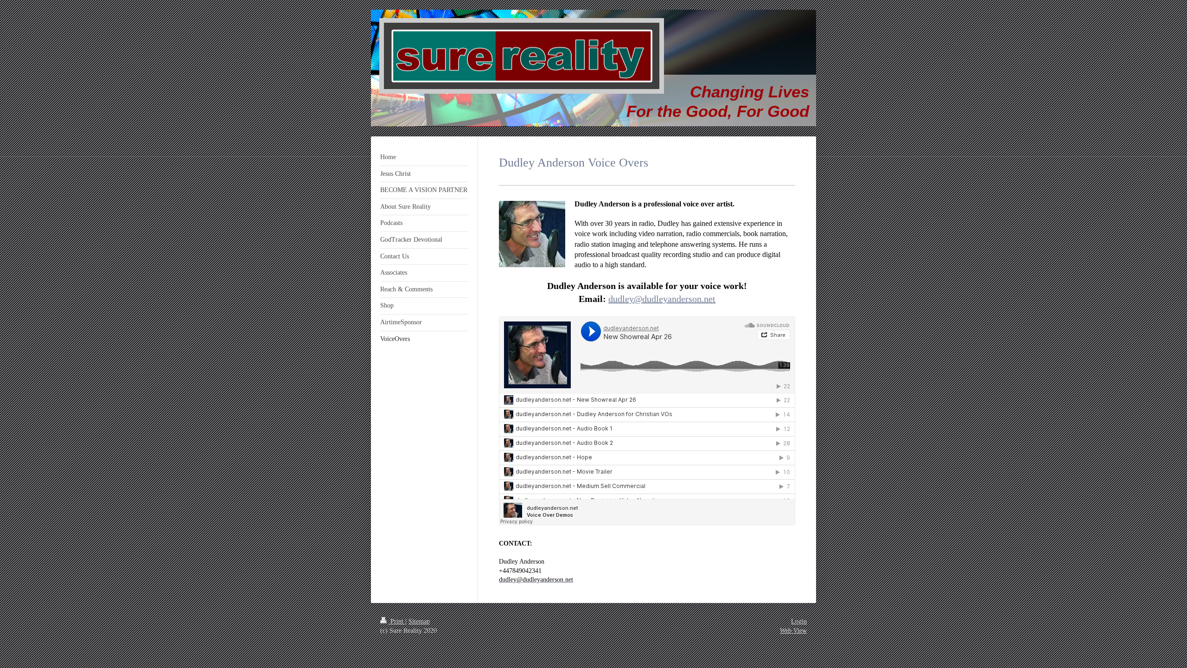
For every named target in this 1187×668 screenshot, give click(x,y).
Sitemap (419, 621)
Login (799, 621)
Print (397, 621)
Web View (793, 630)
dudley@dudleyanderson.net (661, 299)
